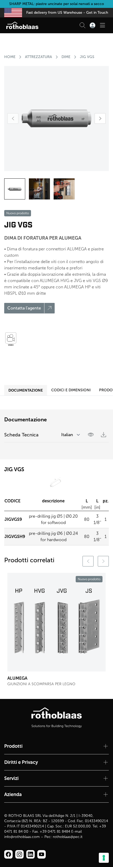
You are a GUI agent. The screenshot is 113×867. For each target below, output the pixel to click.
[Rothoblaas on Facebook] (8, 854)
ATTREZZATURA (38, 57)
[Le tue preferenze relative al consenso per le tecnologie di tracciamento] (104, 858)
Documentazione (25, 390)
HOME (10, 57)
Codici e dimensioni (71, 390)
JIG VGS (87, 57)
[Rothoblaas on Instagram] (30, 854)
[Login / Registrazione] (92, 25)
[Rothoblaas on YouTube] (41, 854)
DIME (65, 57)
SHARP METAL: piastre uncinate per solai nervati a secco (56, 4)
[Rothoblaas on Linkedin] (19, 854)
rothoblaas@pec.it (68, 837)
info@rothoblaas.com (22, 837)
